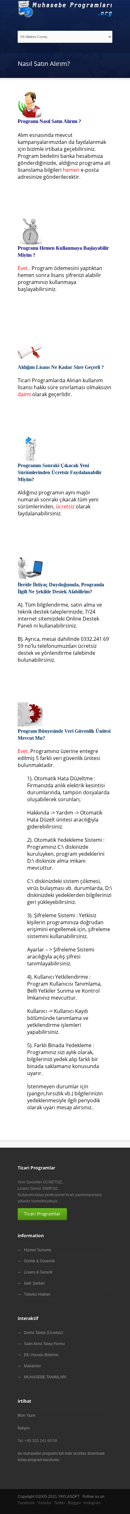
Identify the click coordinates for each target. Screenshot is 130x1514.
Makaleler (32, 1366)
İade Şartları (34, 1283)
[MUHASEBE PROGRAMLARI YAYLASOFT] (65, 8)
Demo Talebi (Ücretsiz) (43, 1332)
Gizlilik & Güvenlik (39, 1261)
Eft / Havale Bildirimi (41, 1355)
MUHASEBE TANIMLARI (45, 1377)
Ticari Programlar (42, 1214)
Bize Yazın (27, 1415)
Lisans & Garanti (38, 1272)
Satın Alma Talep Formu (44, 1344)
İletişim (24, 1428)
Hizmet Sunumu (37, 1250)
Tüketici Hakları (37, 1294)
